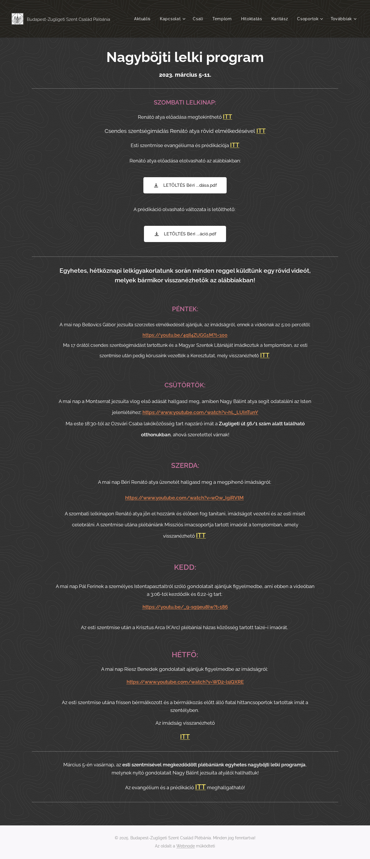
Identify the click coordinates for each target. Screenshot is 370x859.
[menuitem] (144, 19)
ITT (227, 116)
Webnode (185, 846)
